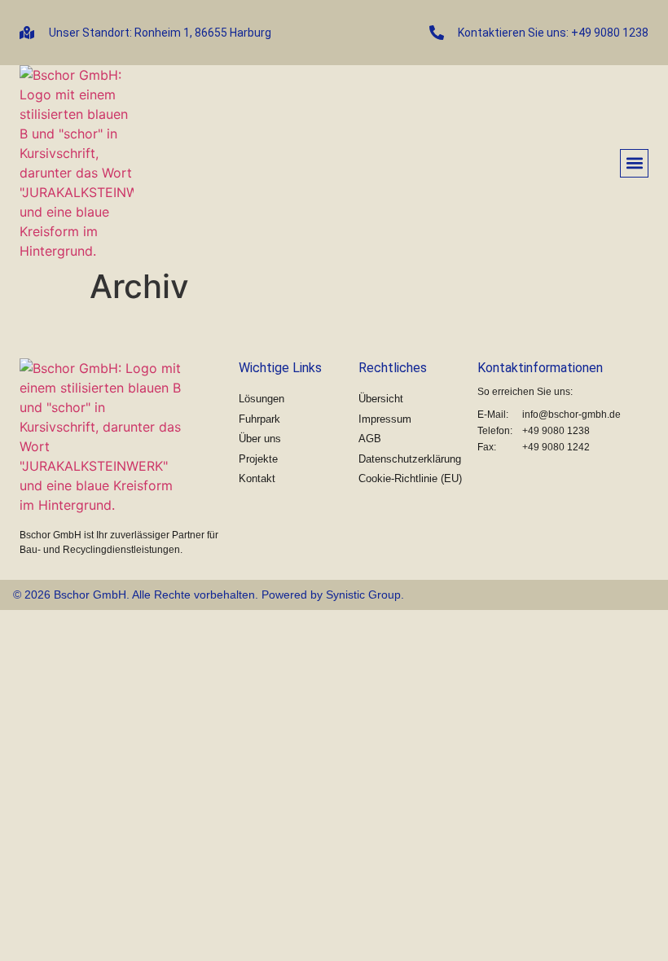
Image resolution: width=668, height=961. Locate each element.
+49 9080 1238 (556, 431)
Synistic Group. (365, 594)
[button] (634, 163)
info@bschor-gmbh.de (571, 414)
